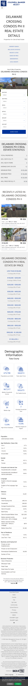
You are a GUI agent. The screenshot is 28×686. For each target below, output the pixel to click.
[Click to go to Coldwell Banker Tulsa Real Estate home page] (13, 3)
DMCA (14, 615)
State (14, 595)
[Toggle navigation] (2, 7)
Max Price (4, 98)
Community (14, 605)
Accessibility (14, 612)
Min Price (4, 92)
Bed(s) (3, 105)
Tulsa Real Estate (14, 592)
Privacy (14, 610)
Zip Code (14, 602)
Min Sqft (4, 117)
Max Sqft (4, 124)
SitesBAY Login (14, 620)
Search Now (14, 132)
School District (14, 607)
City (14, 600)
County (14, 597)
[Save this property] (25, 206)
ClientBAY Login (14, 617)
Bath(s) (4, 111)
